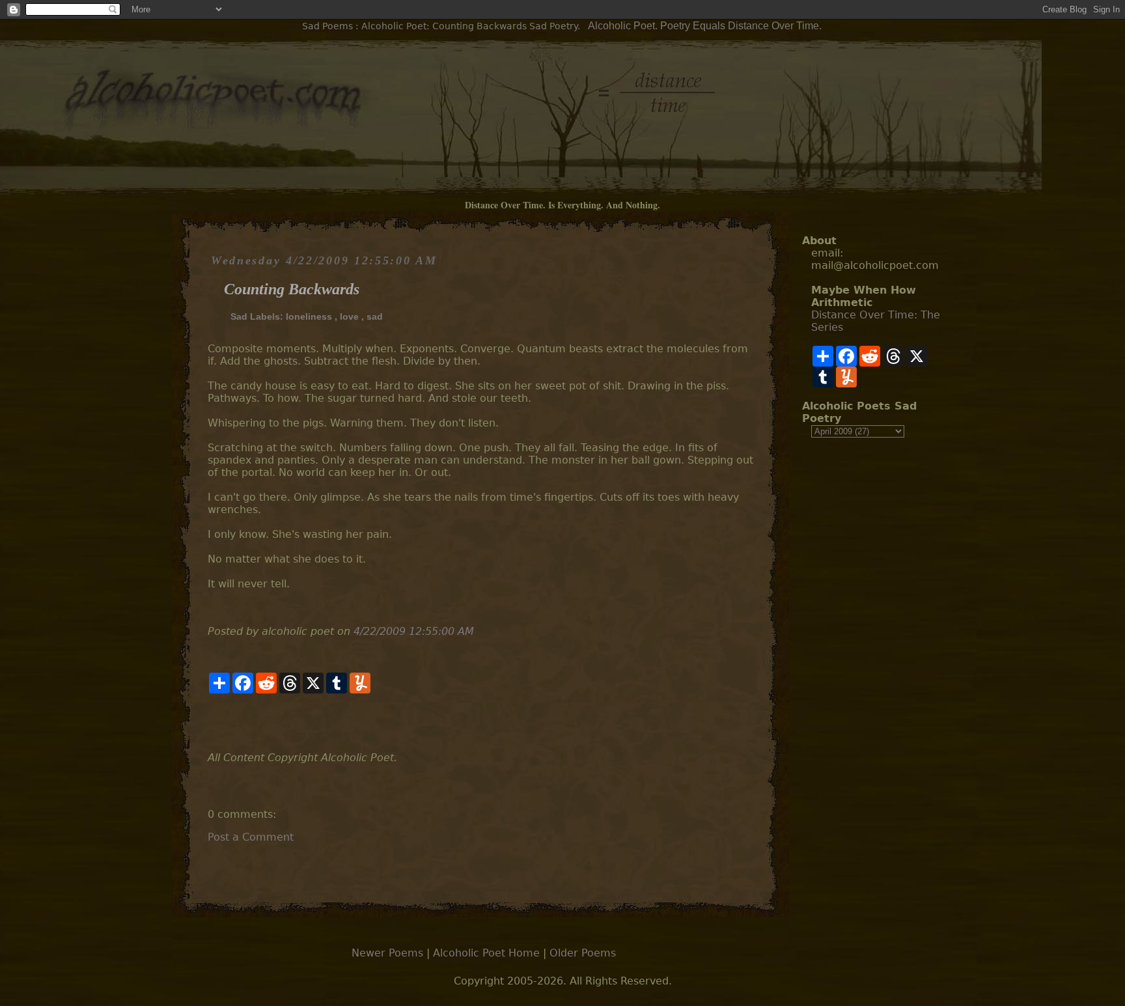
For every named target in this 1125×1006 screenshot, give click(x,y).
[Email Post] (209, 722)
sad (375, 316)
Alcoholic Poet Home (486, 953)
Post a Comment (251, 837)
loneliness (309, 316)
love (349, 316)
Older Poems (582, 953)
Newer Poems (387, 953)
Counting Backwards (291, 289)
